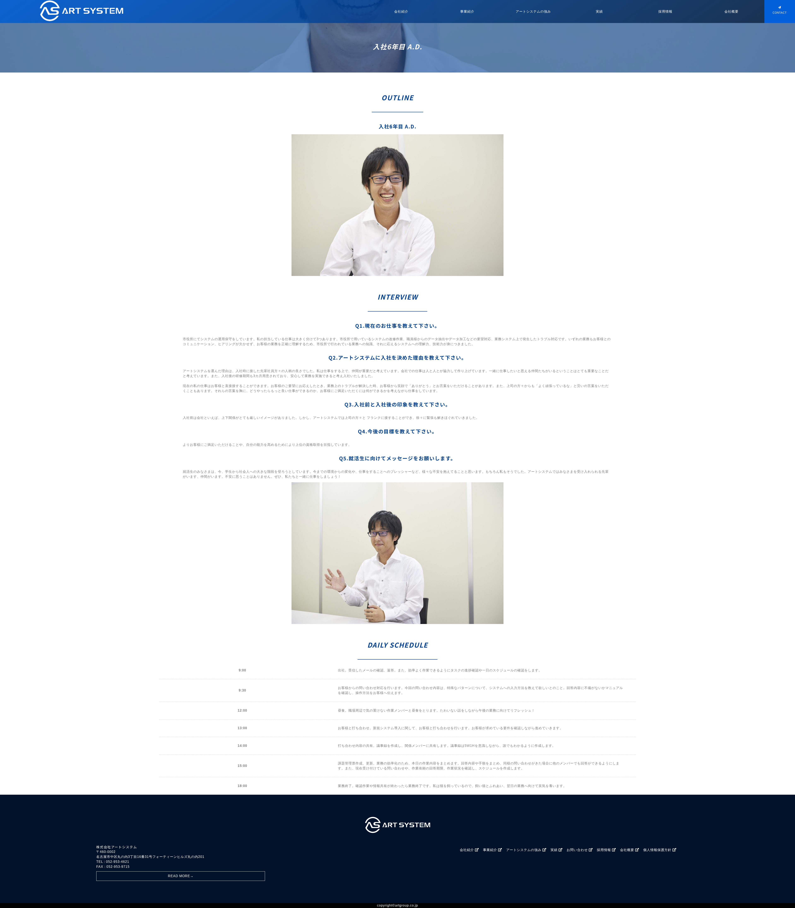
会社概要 (731, 11)
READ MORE (181, 876)
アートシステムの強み (533, 11)
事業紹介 (467, 11)
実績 (599, 11)
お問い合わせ (578, 850)
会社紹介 (401, 11)
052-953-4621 (117, 861)
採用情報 (665, 11)
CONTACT (780, 12)
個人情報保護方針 (657, 850)
